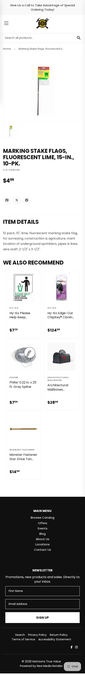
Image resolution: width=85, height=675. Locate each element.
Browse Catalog (42, 517)
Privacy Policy (37, 635)
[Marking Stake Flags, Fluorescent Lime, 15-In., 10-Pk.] (10, 131)
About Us (42, 539)
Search (20, 635)
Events (42, 528)
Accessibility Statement (54, 639)
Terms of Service (23, 639)
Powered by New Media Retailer (41, 666)
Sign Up (42, 618)
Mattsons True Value (46, 661)
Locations (42, 544)
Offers (42, 523)
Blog (42, 534)
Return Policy (59, 635)
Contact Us (42, 550)
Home (7, 49)
